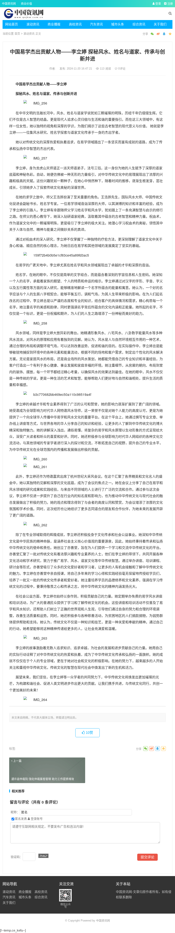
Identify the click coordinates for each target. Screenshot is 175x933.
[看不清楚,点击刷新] (43, 856)
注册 (169, 3)
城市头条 (117, 24)
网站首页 (11, 24)
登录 (158, 3)
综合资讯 (139, 24)
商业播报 (54, 24)
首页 (17, 33)
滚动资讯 (32, 24)
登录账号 (36, 818)
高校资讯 (75, 24)
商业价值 (26, 3)
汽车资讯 (96, 24)
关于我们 (160, 24)
